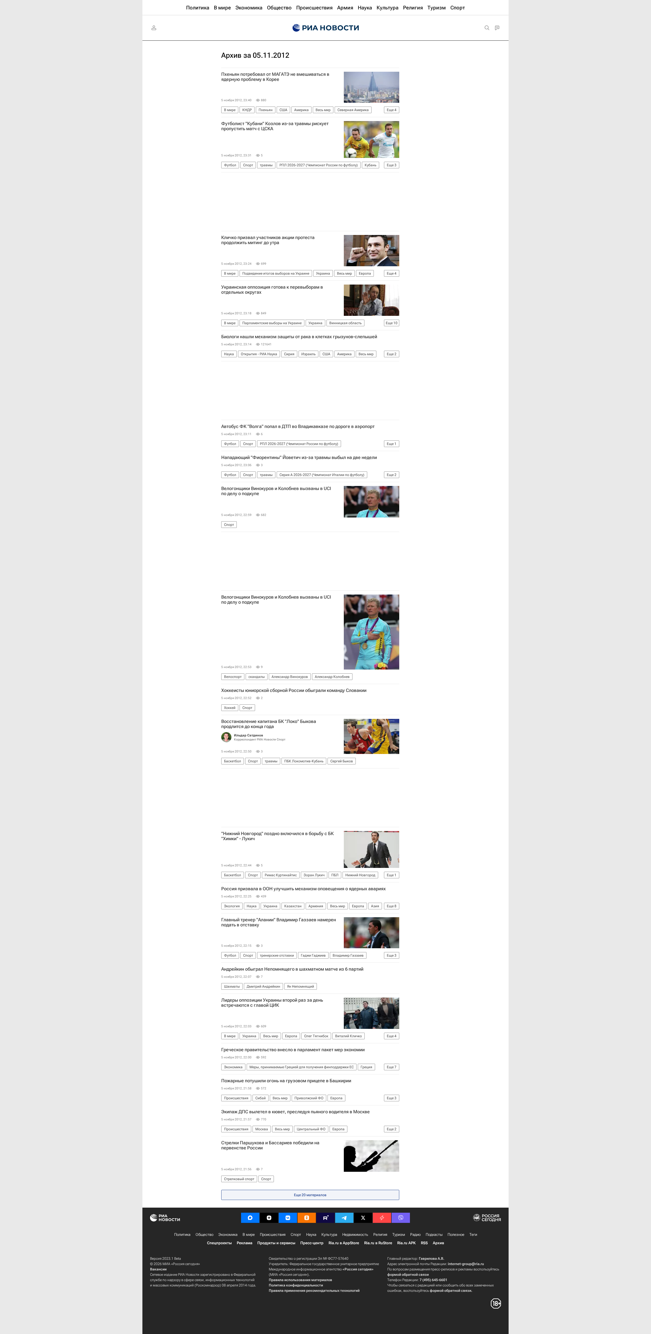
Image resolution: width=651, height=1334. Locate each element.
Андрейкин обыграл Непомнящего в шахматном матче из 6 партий (292, 969)
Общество (204, 1234)
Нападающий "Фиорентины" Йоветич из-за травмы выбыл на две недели (299, 457)
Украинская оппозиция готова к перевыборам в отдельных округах (272, 290)
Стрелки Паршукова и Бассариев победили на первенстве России (270, 1145)
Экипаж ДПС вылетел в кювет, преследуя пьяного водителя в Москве (295, 1111)
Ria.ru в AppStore (344, 1243)
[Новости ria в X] (363, 1218)
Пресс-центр (311, 1243)
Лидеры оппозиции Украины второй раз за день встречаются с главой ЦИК (272, 1003)
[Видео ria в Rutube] (325, 1218)
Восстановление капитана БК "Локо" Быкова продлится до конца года (268, 724)
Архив (438, 1243)
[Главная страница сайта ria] (326, 28)
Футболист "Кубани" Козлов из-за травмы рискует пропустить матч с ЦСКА (275, 126)
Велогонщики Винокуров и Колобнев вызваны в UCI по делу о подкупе (276, 491)
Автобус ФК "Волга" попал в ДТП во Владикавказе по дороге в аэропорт (298, 426)
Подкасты (434, 1234)
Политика (182, 1234)
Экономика (228, 1234)
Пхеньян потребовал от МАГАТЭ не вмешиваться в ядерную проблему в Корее (275, 77)
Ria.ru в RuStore (378, 1243)
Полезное (456, 1234)
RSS (424, 1243)
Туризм (398, 1234)
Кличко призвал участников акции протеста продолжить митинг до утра (268, 240)
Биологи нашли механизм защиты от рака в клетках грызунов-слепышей (299, 336)
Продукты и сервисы (276, 1243)
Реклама (244, 1243)
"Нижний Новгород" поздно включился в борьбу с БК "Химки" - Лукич (277, 836)
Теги (473, 1234)
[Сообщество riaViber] (401, 1218)
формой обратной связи (408, 1274)
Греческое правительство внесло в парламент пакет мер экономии (293, 1049)
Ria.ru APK (406, 1243)
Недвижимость (355, 1234)
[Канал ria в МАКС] (250, 1218)
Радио (415, 1234)
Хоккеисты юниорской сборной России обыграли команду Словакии (293, 690)
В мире (249, 1234)
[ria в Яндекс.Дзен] (269, 1218)
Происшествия (273, 1234)
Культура (329, 1234)
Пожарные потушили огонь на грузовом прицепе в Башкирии (286, 1080)
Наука (311, 1234)
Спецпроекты (219, 1243)
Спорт (296, 1234)
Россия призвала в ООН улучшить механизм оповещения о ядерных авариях (303, 888)
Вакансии (158, 1269)
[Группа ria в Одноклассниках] (307, 1218)
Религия (380, 1234)
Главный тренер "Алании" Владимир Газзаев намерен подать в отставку (278, 922)
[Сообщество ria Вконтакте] (288, 1218)
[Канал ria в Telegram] (344, 1218)
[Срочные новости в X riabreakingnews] (382, 1218)
